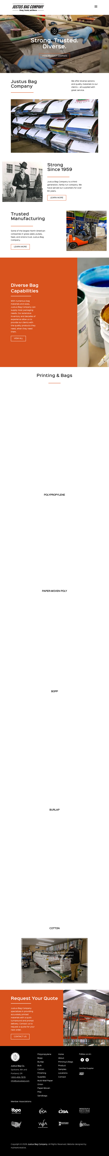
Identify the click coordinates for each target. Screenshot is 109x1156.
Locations (62, 1073)
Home (61, 1054)
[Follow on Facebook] (82, 1060)
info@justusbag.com (20, 1081)
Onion (40, 1084)
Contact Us (20, 1036)
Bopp (40, 1058)
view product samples (54, 56)
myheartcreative (18, 1148)
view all (18, 338)
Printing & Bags (65, 1062)
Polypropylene (44, 1054)
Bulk (39, 1066)
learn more (56, 198)
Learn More (54, 968)
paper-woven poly (54, 591)
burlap (54, 810)
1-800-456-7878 (18, 1077)
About (61, 1058)
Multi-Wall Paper (45, 1081)
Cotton (40, 1069)
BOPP (54, 691)
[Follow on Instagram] (87, 1060)
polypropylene (54, 495)
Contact (62, 1077)
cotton (54, 928)
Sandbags (42, 1096)
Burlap (40, 1062)
